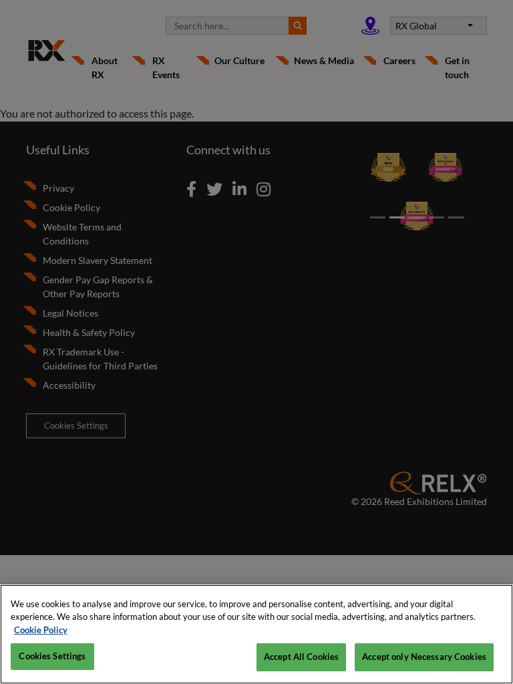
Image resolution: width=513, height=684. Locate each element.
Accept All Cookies (301, 656)
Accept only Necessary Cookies (424, 656)
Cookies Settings (52, 656)
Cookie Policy (40, 630)
